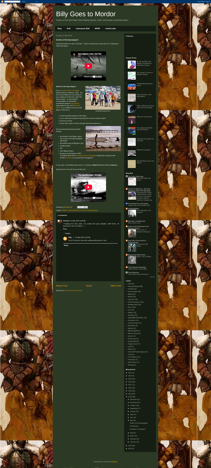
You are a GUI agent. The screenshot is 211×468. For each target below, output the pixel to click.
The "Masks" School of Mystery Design (145, 73)
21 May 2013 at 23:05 (82, 237)
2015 (130, 391)
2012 (130, 445)
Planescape (132, 339)
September (134, 408)
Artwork (130, 336)
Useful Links (110, 28)
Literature (131, 299)
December (134, 399)
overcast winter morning (69, 90)
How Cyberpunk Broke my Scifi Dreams (144, 129)
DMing (130, 294)
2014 (130, 394)
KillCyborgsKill (133, 331)
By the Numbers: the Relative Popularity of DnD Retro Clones (144, 63)
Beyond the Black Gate (136, 255)
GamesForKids (133, 323)
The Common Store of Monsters (138, 274)
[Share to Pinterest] (87, 207)
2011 (130, 448)
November (134, 402)
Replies (67, 233)
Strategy (131, 365)
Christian (69, 158)
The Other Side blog (135, 176)
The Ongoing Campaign (137, 267)
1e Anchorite (134, 426)
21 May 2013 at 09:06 (77, 221)
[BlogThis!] (80, 207)
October (133, 405)
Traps (130, 354)
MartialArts (131, 325)
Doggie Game (132, 344)
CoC (129, 310)
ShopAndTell (132, 341)
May (132, 420)
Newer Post (61, 286)
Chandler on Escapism (137, 429)
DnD (69, 28)
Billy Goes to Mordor (86, 14)
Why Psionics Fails (134, 223)
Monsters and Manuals (136, 221)
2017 (130, 385)
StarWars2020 (133, 304)
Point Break (75, 103)
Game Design (132, 291)
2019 (130, 379)
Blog (60, 28)
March (132, 436)
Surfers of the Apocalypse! (139, 423)
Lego (129, 346)
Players (130, 349)
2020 (130, 376)
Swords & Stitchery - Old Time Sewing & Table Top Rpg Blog (139, 189)
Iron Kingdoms (133, 357)
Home (89, 286)
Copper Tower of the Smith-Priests (139, 205)
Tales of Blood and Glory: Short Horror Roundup (145, 106)
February (133, 439)
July (131, 414)
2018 (130, 382)
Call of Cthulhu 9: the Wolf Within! (144, 95)
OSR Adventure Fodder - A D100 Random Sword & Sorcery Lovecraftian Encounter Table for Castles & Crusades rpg (144, 196)
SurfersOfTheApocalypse (89, 210)
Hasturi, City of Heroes (144, 256)
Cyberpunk (131, 320)
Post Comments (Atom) (74, 290)
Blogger (114, 462)
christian (66, 221)
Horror (130, 307)
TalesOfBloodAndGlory (136, 318)
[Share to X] (82, 207)
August (132, 411)
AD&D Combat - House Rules (137, 269)
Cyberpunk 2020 (83, 28)
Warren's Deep (133, 333)
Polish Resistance (134, 302)
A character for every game (138, 203)
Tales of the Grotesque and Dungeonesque (138, 227)
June (132, 417)
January (133, 442)
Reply (65, 229)
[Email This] (78, 207)
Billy (70, 237)
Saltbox (130, 312)
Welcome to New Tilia (144, 117)
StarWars (131, 315)
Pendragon (132, 359)
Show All (152, 277)
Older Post (115, 286)
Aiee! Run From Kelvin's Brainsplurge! (137, 241)
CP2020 (64, 210)
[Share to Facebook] (85, 207)
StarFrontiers (132, 362)
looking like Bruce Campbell (86, 155)
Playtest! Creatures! (144, 150)
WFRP (97, 28)
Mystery (130, 328)
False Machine (133, 272)
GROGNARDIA (133, 209)
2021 (130, 373)
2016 (130, 388)
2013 (130, 397)
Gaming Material (74, 210)
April (132, 433)
